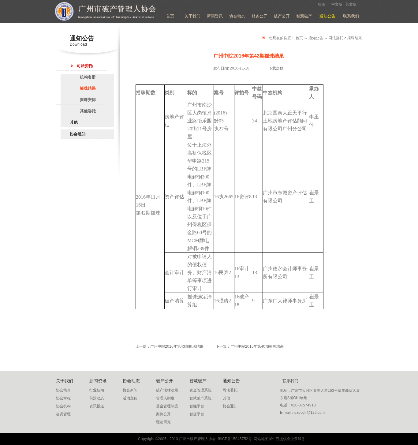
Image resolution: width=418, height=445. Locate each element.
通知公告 (315, 38)
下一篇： (250, 346)
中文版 (336, 4)
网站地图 (260, 439)
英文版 (350, 4)
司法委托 (336, 38)
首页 (170, 16)
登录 (321, 4)
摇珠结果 (354, 38)
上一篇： (169, 346)
